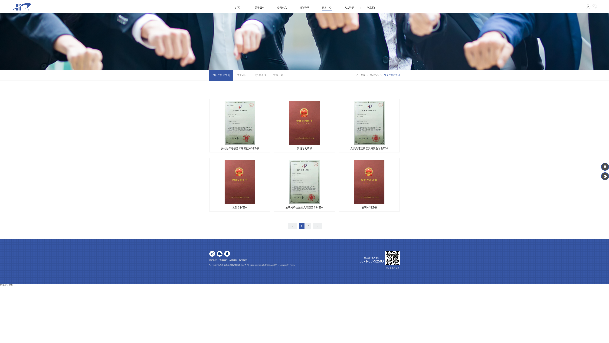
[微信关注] (220, 254)
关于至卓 (259, 7)
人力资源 (349, 7)
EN (588, 7)
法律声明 (223, 260)
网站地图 (213, 260)
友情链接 (233, 260)
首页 (363, 75)
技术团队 (242, 75)
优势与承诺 (260, 75)
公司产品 (282, 7)
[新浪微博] (212, 254)
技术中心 (327, 7)
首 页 (237, 7)
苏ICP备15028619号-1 (270, 265)
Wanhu (292, 265)
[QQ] (227, 254)
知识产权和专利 (221, 75)
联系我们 (372, 7)
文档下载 (278, 75)
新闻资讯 (304, 7)
